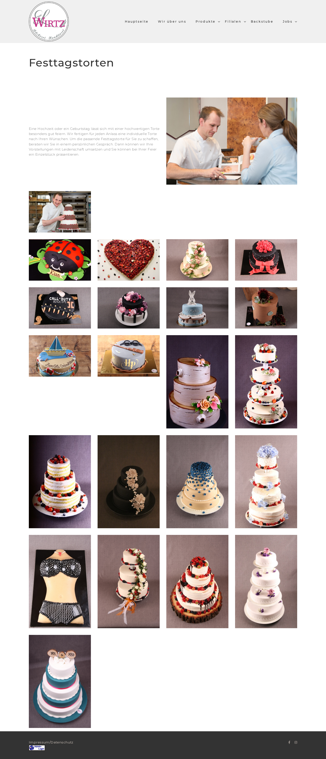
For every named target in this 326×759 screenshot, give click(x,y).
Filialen (233, 21)
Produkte (206, 21)
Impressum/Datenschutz (51, 742)
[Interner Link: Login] (37, 747)
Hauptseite (137, 21)
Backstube (262, 21)
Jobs (288, 21)
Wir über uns (172, 21)
